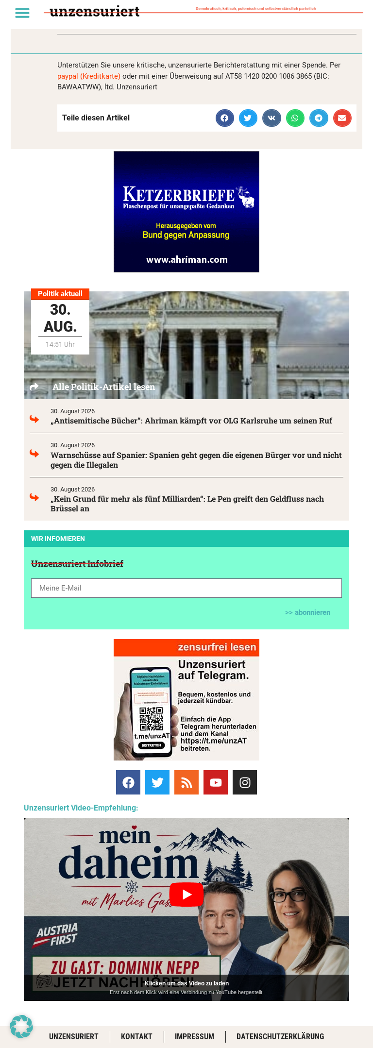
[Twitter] (157, 782)
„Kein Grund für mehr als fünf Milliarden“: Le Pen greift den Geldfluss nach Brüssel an (187, 503)
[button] (22, 12)
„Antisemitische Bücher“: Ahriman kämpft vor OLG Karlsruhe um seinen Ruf (191, 420)
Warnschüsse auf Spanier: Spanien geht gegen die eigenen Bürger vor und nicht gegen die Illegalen (196, 460)
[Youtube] (215, 782)
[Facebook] (128, 782)
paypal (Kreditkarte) (88, 76)
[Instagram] (245, 782)
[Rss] (186, 782)
